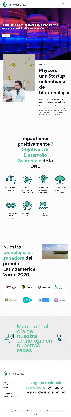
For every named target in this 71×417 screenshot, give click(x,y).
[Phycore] (14, 4)
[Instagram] (59, 339)
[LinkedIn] (59, 335)
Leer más (6, 35)
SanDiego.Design (59, 411)
